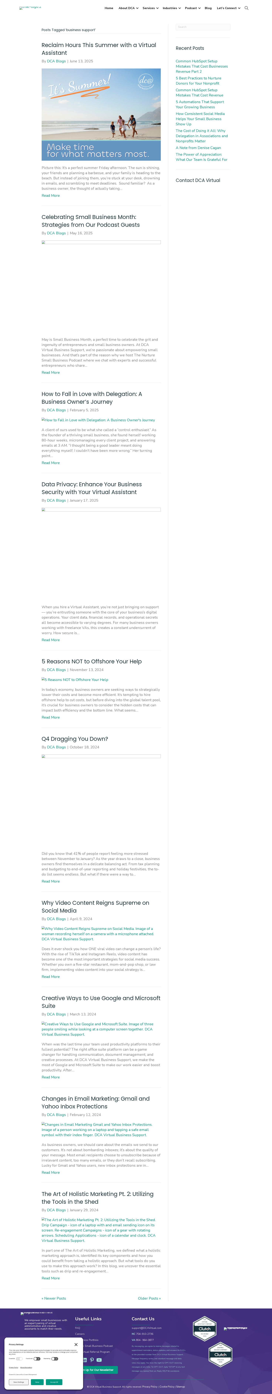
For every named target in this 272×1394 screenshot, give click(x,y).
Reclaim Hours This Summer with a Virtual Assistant (99, 49)
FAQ (77, 1328)
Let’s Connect (227, 8)
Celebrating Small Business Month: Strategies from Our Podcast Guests (91, 221)
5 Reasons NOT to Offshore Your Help (92, 661)
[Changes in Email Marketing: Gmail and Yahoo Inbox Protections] (101, 1129)
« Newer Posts (54, 1298)
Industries (170, 8)
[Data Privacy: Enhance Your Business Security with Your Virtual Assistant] (101, 553)
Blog (208, 8)
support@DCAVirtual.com (147, 1328)
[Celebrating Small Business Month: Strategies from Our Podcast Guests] (101, 286)
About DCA (127, 8)
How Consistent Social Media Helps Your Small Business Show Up (200, 119)
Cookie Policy (167, 1386)
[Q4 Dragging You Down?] (101, 800)
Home (109, 8)
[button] (137, 8)
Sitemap (180, 1386)
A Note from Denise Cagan (198, 147)
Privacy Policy (150, 1386)
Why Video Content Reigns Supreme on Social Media (95, 907)
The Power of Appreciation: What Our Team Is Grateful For (202, 157)
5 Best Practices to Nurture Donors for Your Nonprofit (198, 81)
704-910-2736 (144, 1334)
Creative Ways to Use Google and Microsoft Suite (101, 1002)
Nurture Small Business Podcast (94, 1346)
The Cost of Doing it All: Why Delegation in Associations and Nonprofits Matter (202, 136)
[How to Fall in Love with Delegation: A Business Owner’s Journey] (98, 419)
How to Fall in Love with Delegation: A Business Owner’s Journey (92, 398)
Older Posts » (149, 1298)
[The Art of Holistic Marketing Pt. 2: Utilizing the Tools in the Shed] (101, 1230)
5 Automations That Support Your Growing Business (200, 104)
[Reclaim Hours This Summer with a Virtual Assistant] (101, 114)
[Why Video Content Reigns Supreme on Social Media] (101, 933)
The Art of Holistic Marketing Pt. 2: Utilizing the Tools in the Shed (98, 1198)
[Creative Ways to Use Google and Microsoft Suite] (101, 1029)
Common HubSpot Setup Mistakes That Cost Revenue (200, 93)
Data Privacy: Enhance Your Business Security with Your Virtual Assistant (92, 488)
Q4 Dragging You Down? (76, 739)
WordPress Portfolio (86, 1340)
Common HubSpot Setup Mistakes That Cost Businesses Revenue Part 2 (202, 66)
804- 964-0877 (145, 1340)
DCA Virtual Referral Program (92, 1352)
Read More (51, 195)
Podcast (191, 8)
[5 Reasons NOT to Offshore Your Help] (75, 679)
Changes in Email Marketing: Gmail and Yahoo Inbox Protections (96, 1102)
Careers (80, 1334)
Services (149, 8)
